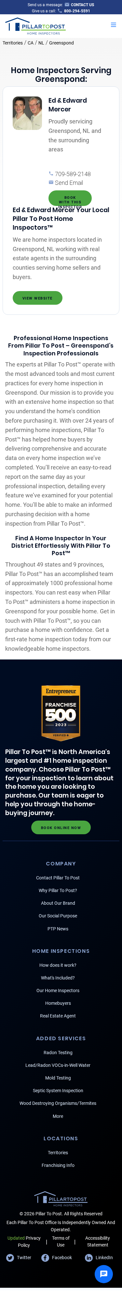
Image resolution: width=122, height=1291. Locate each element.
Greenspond (61, 42)
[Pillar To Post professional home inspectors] (35, 25)
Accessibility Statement (97, 1241)
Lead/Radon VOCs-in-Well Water (57, 1065)
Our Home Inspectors (57, 990)
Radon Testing (58, 1052)
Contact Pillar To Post (58, 877)
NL (41, 42)
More (58, 1116)
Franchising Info (58, 1165)
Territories (13, 42)
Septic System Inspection (58, 1090)
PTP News (57, 928)
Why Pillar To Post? (58, 890)
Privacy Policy (24, 1241)
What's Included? (58, 977)
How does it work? (57, 965)
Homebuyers (58, 1003)
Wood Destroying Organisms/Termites (58, 1103)
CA (31, 42)
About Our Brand (58, 903)
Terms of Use (61, 1241)
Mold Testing (58, 1077)
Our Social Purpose (58, 915)
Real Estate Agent (58, 1015)
